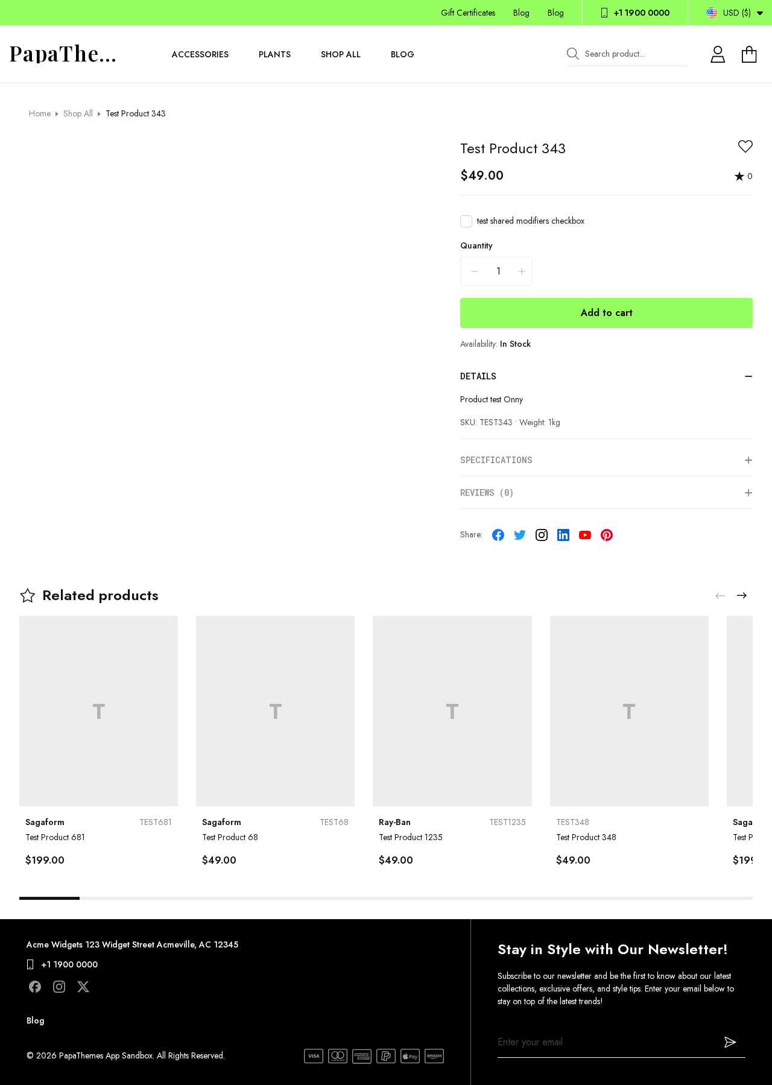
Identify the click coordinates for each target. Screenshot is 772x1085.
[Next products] (742, 595)
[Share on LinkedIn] (563, 535)
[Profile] (718, 54)
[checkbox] (466, 221)
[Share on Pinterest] (607, 535)
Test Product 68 (230, 837)
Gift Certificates (468, 13)
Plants (275, 54)
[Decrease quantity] (475, 271)
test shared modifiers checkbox (530, 221)
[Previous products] (720, 595)
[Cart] (751, 54)
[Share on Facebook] (498, 535)
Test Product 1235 (411, 837)
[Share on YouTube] (585, 535)
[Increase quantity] (522, 271)
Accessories (200, 54)
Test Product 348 (586, 837)
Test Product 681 (55, 837)
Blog (521, 13)
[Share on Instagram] (542, 535)
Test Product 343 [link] (136, 113)
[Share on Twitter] (520, 535)
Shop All (341, 54)
